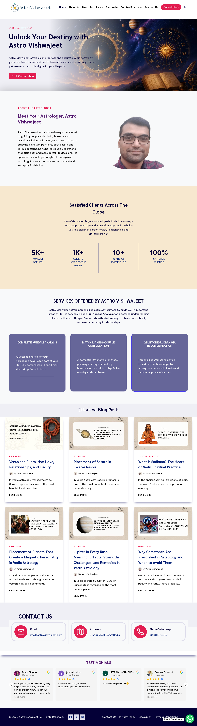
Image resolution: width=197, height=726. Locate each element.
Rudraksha (112, 7)
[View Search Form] (185, 7)
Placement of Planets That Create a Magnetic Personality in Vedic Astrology (34, 557)
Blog (84, 7)
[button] (186, 684)
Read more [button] (19, 697)
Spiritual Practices (131, 7)
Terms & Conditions (166, 717)
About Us (74, 7)
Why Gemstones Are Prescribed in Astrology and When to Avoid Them (160, 557)
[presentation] (34, 433)
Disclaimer (145, 717)
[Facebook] (70, 717)
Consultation (171, 7)
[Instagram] (82, 717)
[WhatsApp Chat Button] (189, 718)
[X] (76, 717)
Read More (17, 495)
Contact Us (151, 7)
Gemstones (144, 546)
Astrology (80, 456)
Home (62, 7)
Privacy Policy (127, 717)
